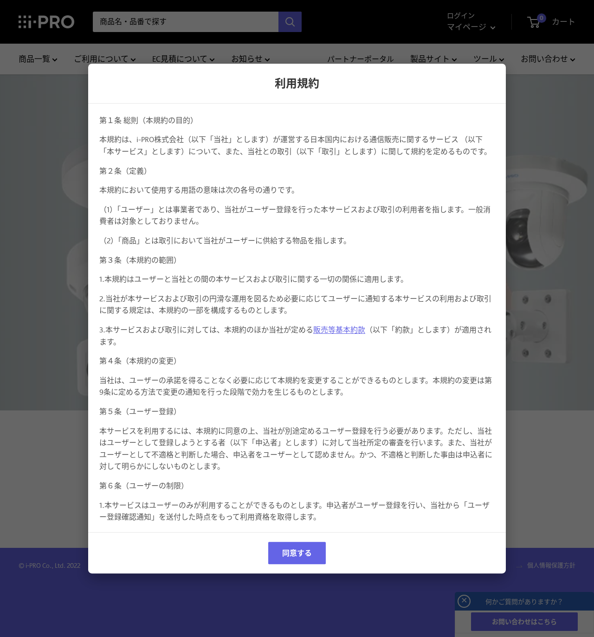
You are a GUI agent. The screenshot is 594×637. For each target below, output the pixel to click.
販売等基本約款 (339, 330)
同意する (297, 553)
